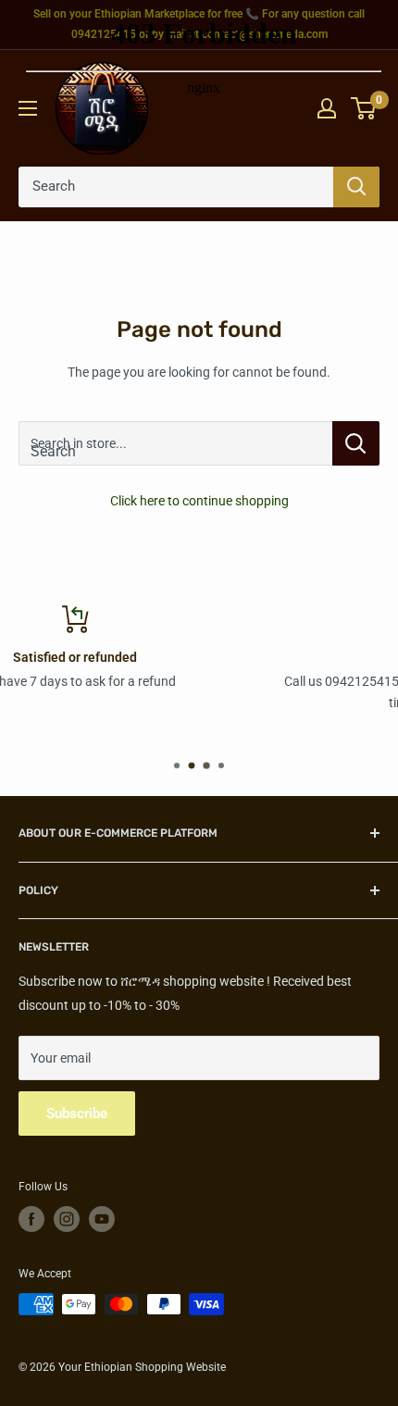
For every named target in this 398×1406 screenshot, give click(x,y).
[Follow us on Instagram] (67, 1219)
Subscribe (76, 1113)
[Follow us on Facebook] (31, 1219)
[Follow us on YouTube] (102, 1219)
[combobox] (175, 443)
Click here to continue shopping (199, 500)
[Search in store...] (355, 443)
